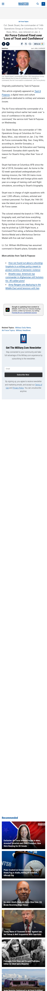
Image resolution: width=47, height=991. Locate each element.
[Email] (30, 44)
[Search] (37, 4)
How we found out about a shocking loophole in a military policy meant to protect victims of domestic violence (24, 266)
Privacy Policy (18, 388)
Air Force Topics (23, 21)
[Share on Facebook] (22, 44)
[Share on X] (26, 44)
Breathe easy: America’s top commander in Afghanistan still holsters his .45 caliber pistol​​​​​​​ (24, 277)
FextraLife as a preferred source (24, 313)
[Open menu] (3, 4)
